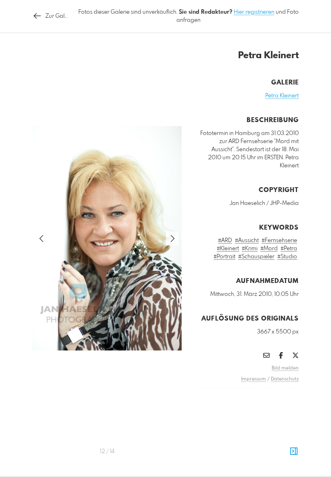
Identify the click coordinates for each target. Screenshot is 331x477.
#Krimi (250, 248)
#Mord (269, 248)
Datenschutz (285, 379)
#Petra (289, 248)
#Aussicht (247, 240)
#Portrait (224, 257)
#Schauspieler (256, 257)
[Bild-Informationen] (294, 451)
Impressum (253, 379)
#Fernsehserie (279, 240)
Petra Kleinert (282, 96)
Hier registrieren (254, 12)
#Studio (287, 257)
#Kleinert (228, 248)
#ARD (225, 240)
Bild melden (285, 368)
